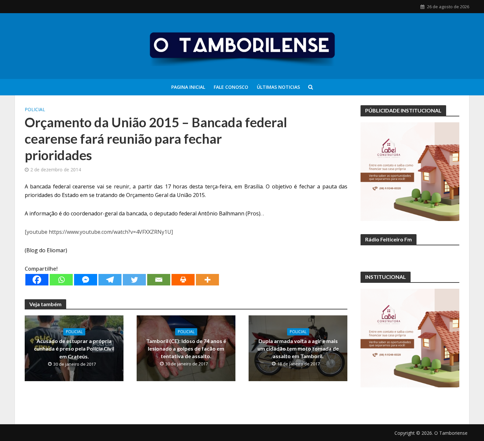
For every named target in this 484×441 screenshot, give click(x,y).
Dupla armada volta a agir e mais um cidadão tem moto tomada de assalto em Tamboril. (298, 348)
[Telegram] (109, 279)
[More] (207, 279)
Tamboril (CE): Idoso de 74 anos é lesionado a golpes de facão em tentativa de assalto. (186, 348)
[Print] (183, 279)
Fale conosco (231, 87)
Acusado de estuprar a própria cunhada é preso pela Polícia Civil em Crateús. (74, 348)
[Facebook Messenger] (85, 279)
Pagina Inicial (188, 87)
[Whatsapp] (61, 279)
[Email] (158, 279)
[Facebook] (36, 279)
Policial (35, 109)
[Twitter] (134, 279)
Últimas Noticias (278, 87)
